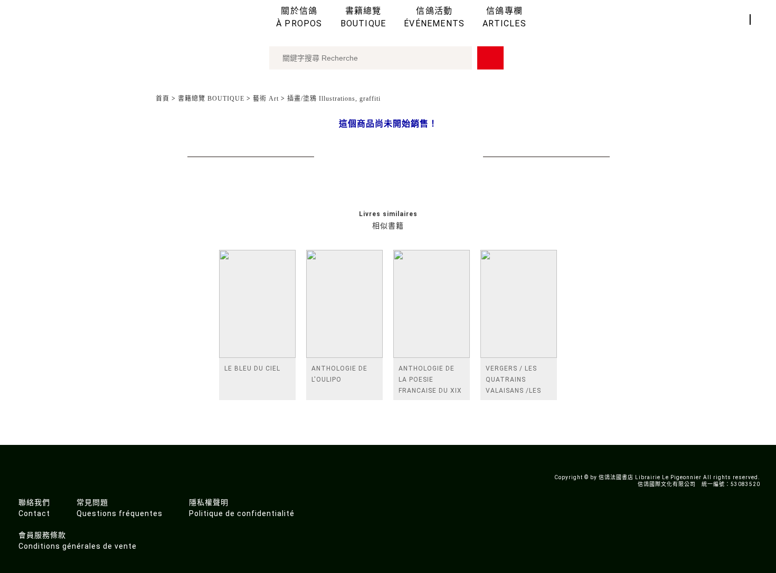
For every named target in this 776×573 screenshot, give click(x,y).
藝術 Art (266, 98)
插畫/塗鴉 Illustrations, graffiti (334, 98)
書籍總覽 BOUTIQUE (211, 98)
